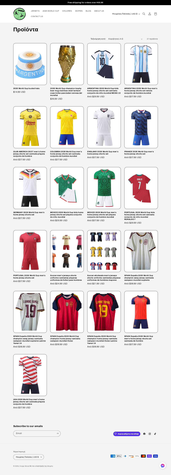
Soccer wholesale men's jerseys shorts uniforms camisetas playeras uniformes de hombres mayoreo (103, 277)
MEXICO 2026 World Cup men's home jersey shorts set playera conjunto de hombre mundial (101, 214)
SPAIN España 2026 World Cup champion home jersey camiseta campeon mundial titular (65, 338)
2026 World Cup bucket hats (26, 88)
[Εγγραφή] (57, 433)
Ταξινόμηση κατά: (98, 39)
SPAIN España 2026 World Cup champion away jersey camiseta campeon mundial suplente (139, 277)
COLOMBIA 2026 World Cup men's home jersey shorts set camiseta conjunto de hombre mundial (66, 154)
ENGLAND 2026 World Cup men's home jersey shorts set (102, 153)
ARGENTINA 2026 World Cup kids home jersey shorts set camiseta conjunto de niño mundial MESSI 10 (104, 90)
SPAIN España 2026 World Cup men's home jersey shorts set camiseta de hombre (138, 338)
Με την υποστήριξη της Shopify (41, 466)
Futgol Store (24, 466)
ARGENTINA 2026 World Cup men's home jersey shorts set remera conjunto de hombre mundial (140, 90)
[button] (144, 14)
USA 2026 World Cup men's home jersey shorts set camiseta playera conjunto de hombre (29, 401)
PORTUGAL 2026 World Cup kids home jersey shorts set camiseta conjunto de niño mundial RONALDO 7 (139, 215)
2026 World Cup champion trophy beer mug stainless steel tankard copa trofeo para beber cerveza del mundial (66, 91)
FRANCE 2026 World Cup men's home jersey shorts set (139, 153)
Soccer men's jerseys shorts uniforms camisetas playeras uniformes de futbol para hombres (66, 277)
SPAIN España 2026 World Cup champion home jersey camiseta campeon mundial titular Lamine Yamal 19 (102, 339)
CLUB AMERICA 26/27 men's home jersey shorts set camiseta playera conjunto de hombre (29, 154)
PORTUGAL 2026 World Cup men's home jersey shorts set (29, 276)
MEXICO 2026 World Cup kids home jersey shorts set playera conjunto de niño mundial (66, 214)
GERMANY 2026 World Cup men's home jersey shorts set (28, 213)
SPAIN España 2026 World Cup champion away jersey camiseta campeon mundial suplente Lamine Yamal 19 (29, 339)
